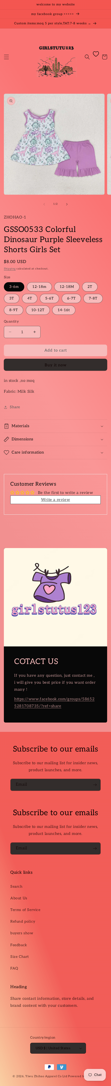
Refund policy (22, 921)
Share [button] (15, 407)
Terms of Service (25, 910)
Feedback (18, 945)
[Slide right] (67, 204)
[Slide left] (44, 204)
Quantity (11, 321)
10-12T (37, 310)
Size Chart (19, 956)
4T (29, 298)
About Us (18, 898)
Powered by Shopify (83, 1076)
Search (16, 886)
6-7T (71, 298)
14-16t (64, 310)
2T (90, 287)
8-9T (13, 310)
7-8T (93, 298)
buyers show (21, 933)
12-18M (67, 287)
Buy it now (56, 365)
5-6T (49, 298)
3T (11, 298)
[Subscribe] (94, 785)
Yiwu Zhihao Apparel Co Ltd (46, 1076)
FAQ (14, 968)
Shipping (10, 268)
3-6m (14, 287)
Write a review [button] (55, 499)
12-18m (39, 287)
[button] (6, 57)
